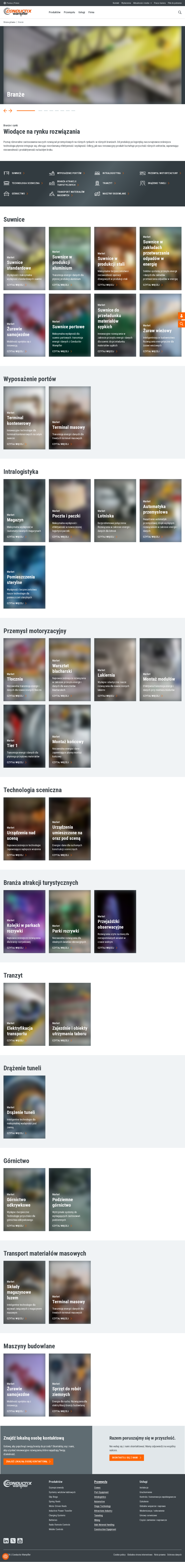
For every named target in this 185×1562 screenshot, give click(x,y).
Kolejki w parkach (23, 928)
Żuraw (157, 330)
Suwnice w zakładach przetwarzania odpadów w (156, 253)
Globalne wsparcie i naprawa (152, 1506)
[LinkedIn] (6, 1541)
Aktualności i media (141, 3)
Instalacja (144, 1487)
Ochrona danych (174, 1554)
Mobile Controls (56, 1529)
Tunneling (98, 1515)
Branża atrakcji (66, 183)
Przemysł (163, 173)
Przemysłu (69, 12)
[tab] (19, 110)
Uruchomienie (146, 1492)
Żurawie (18, 331)
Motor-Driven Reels (58, 1506)
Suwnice (19, 265)
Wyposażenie (69, 173)
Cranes (97, 1487)
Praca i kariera (160, 3)
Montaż (159, 679)
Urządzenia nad (21, 835)
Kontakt (116, 3)
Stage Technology (102, 1506)
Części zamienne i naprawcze (153, 1520)
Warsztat (62, 668)
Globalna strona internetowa (139, 1554)
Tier (12, 745)
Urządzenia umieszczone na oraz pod (67, 832)
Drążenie (157, 183)
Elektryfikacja (20, 1030)
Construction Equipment (105, 1529)
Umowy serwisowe (148, 1515)
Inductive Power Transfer (60, 1510)
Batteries (53, 1520)
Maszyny (114, 193)
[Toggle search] (180, 12)
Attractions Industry (103, 1510)
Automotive (99, 1501)
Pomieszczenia (21, 579)
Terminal (19, 420)
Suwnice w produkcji (62, 262)
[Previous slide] (5, 111)
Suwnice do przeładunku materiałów (109, 318)
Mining (97, 1520)
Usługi (81, 12)
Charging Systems (57, 1515)
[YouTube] (20, 1541)
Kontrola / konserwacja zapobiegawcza (158, 1497)
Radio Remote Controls (59, 1524)
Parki (65, 931)
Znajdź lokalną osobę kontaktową (26, 1461)
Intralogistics (100, 1497)
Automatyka (155, 509)
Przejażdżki (110, 924)
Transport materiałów (71, 194)
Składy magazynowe (19, 1292)
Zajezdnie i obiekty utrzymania (69, 1030)
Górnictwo (18, 1202)
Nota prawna (159, 1554)
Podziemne (62, 1202)
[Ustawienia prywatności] (5, 1556)
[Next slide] (10, 111)
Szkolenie (144, 1501)
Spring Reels (54, 1501)
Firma (91, 12)
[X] (13, 1541)
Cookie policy (119, 1554)
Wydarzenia (126, 3)
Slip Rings (53, 1497)
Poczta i (66, 516)
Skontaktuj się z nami (125, 1457)
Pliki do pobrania (175, 3)
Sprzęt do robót (66, 1391)
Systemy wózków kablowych (62, 1492)
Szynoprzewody (56, 1487)
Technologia (25, 183)
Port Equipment (101, 1492)
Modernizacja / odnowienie (152, 1510)
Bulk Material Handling (104, 1524)
